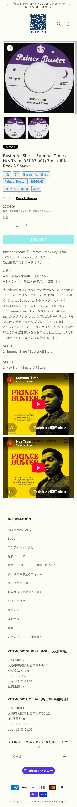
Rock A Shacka (26, 198)
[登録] (64, 756)
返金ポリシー (16, 619)
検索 (11, 628)
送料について (16, 556)
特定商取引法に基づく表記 (25, 592)
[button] (8, 23)
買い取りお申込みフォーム (25, 574)
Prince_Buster (15, 181)
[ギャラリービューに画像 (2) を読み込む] (38, 128)
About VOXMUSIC (19, 529)
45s (7, 174)
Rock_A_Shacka (16, 188)
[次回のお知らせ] (69, 5)
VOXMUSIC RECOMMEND (24, 637)
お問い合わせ (16, 601)
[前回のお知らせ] (7, 5)
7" (16, 174)
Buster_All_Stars (35, 174)
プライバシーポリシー (22, 583)
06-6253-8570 (17, 676)
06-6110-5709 (17, 724)
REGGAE (37, 181)
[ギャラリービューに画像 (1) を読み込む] (15, 128)
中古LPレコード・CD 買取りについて (32, 565)
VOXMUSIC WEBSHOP (31, 801)
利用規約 (13, 610)
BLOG (12, 538)
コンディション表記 (21, 547)
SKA (36, 188)
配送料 (13, 210)
